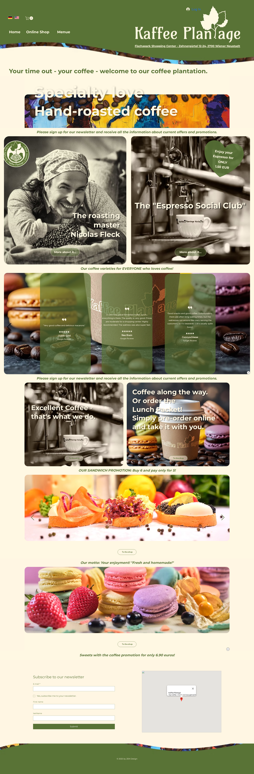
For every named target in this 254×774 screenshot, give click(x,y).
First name (38, 702)
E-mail (36, 684)
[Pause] (248, 372)
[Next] (240, 323)
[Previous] (9, 327)
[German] (9, 18)
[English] (16, 18)
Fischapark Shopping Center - (156, 46)
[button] (29, 18)
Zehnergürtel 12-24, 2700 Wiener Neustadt (209, 46)
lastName (37, 713)
